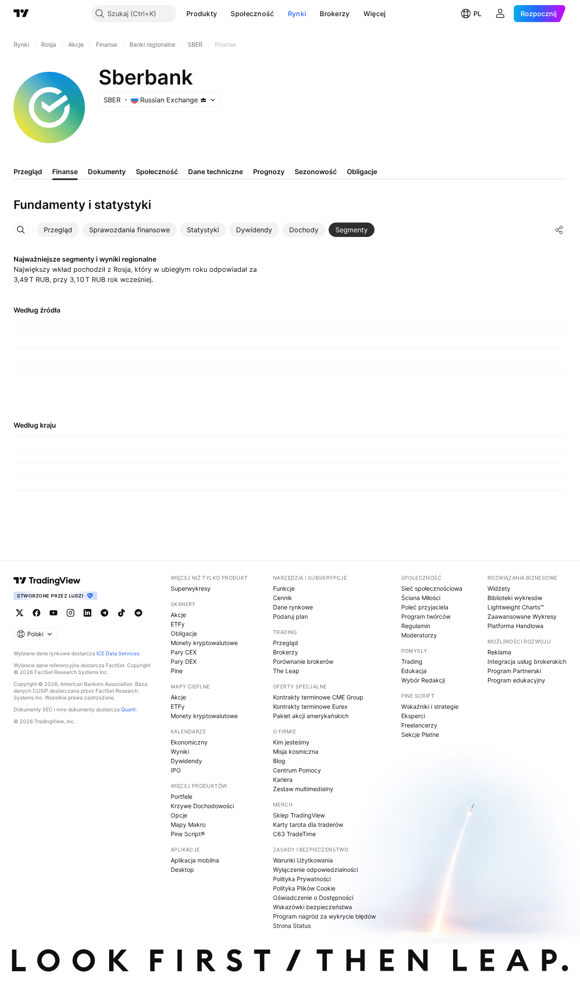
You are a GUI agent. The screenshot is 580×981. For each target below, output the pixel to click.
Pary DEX (184, 661)
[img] (203, 100)
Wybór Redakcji (423, 680)
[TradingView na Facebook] (36, 613)
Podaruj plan (290, 616)
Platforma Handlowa (515, 625)
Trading (411, 661)
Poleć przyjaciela (424, 607)
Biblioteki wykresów (514, 597)
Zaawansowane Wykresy (522, 616)
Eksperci (413, 715)
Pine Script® (188, 833)
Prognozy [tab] (268, 171)
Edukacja (414, 670)
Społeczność (252, 13)
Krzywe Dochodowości (202, 805)
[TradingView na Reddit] (138, 613)
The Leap (286, 670)
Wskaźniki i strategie (430, 706)
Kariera (283, 779)
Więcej (374, 13)
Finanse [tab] (65, 171)
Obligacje (184, 633)
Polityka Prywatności (302, 878)
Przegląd (285, 642)
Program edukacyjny (516, 680)
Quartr (128, 709)
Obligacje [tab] (362, 171)
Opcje (179, 815)
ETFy (178, 624)
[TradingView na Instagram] (70, 613)
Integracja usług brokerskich (526, 661)
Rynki (297, 13)
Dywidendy (186, 760)
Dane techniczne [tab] (215, 171)
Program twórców (425, 616)
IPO (176, 770)
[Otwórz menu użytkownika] (500, 13)
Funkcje (284, 588)
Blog (279, 760)
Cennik (282, 597)
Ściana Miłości (420, 597)
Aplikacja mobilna (195, 860)
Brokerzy (334, 13)
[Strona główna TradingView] (21, 14)
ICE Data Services (117, 653)
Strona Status (292, 925)
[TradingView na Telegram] (104, 613)
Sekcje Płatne (420, 734)
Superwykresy (191, 588)
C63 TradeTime (294, 833)
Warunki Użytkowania (303, 860)
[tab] (58, 230)
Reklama (499, 652)
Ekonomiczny (189, 742)
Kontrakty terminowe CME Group (318, 697)
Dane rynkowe (293, 607)
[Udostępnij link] (559, 230)
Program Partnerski (514, 670)
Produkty (201, 13)
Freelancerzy (419, 725)
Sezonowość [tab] (316, 171)
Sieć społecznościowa (431, 588)
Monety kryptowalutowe (204, 642)
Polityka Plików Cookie (304, 888)
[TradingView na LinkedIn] (87, 613)
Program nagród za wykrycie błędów (324, 916)
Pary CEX (184, 652)
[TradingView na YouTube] (53, 613)
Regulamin (415, 625)
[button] (223, 13)
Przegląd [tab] (28, 171)
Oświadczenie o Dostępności (313, 897)
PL (477, 13)
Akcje (178, 614)
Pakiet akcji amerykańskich (311, 715)
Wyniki (180, 751)
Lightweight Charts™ (515, 607)
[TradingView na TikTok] (121, 613)
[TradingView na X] (19, 613)
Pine (177, 670)
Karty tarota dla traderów (308, 824)
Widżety (498, 588)
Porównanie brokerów (303, 661)
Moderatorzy (419, 635)
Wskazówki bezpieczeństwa (312, 907)
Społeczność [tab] (157, 171)
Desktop (182, 869)
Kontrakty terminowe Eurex (310, 706)
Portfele (181, 796)
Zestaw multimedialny (303, 788)
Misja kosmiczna (295, 751)
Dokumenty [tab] (107, 171)
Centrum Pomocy (297, 770)
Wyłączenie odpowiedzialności (315, 869)
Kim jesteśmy (291, 742)
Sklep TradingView (299, 815)
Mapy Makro (188, 824)
